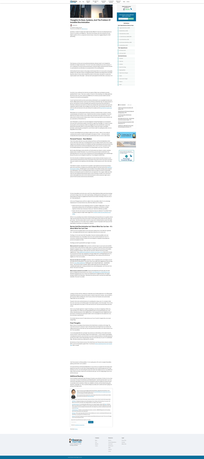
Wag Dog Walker (122, 70)
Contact (96, 445)
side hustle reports (90, 396)
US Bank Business (75, 409)
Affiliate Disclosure (84, 28)
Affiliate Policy (124, 443)
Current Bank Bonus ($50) (124, 39)
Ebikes (109, 447)
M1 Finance (74, 413)
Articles (109, 451)
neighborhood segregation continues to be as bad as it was (91, 252)
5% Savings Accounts (75, 404)
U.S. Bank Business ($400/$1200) (125, 36)
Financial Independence (112, 442)
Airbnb (120, 75)
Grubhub (121, 64)
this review (76, 408)
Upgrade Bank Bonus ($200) (124, 27)
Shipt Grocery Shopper (123, 72)
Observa (120, 81)
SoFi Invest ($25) (122, 53)
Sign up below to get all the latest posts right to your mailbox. (81, 419)
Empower (73, 416)
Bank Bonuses (110, 445)
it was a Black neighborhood (79, 262)
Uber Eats (121, 61)
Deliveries (110, 449)
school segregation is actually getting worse (101, 272)
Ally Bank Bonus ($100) (123, 30)
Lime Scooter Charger (123, 78)
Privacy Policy (124, 440)
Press (96, 442)
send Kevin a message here (79, 424)
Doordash (121, 58)
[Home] (73, 2)
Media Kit (96, 443)
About (96, 440)
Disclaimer (123, 442)
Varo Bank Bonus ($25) (123, 45)
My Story (76, 429)
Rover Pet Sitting (122, 67)
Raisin (106, 404)
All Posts (109, 440)
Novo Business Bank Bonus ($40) (125, 42)
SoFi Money (74, 401)
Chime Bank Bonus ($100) (124, 33)
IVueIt (120, 84)
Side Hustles (110, 443)
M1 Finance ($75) (122, 50)
